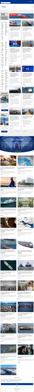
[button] (32, 377)
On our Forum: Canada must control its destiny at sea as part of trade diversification (7, 314)
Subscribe (4, 110)
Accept (17, 384)
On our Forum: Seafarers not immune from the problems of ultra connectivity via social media (8, 230)
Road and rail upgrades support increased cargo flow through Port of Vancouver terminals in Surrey (27, 50)
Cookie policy (17, 390)
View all (4, 131)
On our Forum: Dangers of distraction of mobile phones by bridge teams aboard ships (7, 168)
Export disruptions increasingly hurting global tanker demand (27, 28)
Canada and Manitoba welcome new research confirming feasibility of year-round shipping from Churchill (14, 118)
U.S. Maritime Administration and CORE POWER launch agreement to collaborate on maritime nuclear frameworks (15, 50)
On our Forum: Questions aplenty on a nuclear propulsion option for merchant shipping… (25, 251)
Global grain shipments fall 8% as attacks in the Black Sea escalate (28, 117)
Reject (17, 386)
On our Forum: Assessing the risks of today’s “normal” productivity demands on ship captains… (8, 251)
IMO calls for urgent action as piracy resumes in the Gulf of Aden (15, 95)
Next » (26, 131)
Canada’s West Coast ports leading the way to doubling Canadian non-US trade (15, 28)
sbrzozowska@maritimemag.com (23, 146)
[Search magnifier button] (10, 2)
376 (23, 131)
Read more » (11, 63)
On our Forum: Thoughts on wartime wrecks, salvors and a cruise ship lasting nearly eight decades (25, 335)
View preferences (17, 388)
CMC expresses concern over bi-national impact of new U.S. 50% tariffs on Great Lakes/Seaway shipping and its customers (28, 96)
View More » (1, 174)
